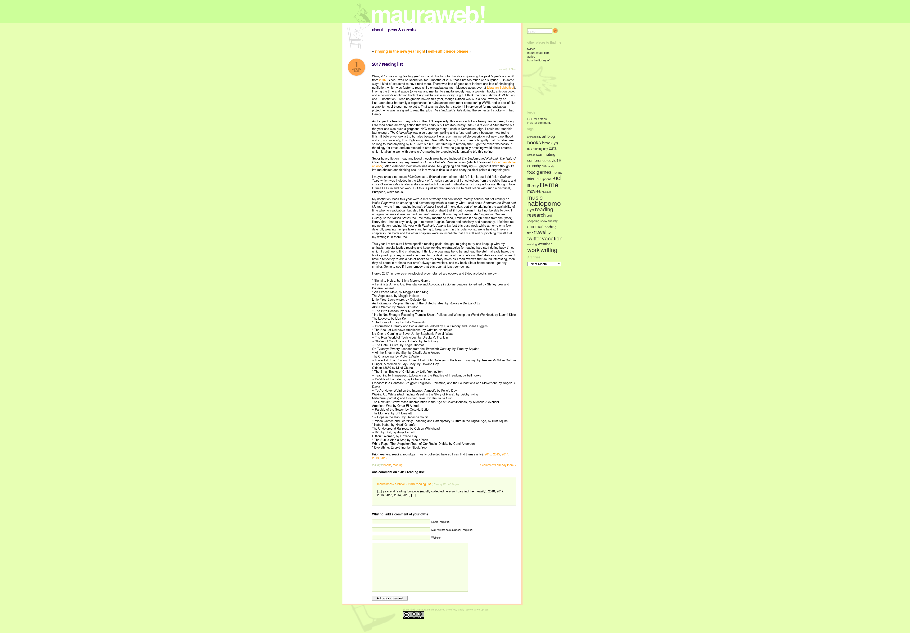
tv (549, 232)
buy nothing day (537, 149)
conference (536, 160)
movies (534, 191)
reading (398, 465)
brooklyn (550, 143)
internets (534, 178)
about (377, 29)
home (557, 172)
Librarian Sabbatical (500, 87)
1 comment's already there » (498, 465)
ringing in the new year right (400, 51)
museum (546, 191)
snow (543, 221)
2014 (505, 454)
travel (540, 231)
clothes (531, 154)
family (551, 166)
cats (553, 148)
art (544, 136)
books (387, 465)
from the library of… (539, 60)
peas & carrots (401, 29)
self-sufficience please (448, 51)
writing (549, 249)
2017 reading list (387, 64)
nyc (530, 209)
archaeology (534, 136)
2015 (496, 454)
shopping (533, 221)
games (544, 171)
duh (544, 166)
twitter (531, 49)
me (553, 184)
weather (545, 244)
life (544, 184)
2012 (384, 458)
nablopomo (544, 203)
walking (532, 244)
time (530, 232)
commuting (545, 154)
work (533, 249)
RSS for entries (537, 119)
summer (535, 226)
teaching (550, 226)
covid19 (554, 160)
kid (556, 177)
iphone (546, 179)
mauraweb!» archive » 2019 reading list (404, 484)
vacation (552, 238)
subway (553, 221)
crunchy (534, 165)
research (536, 214)
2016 (382, 80)
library (533, 185)
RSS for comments (539, 122)
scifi (549, 215)
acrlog (531, 56)
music (534, 197)
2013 (375, 458)
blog (551, 136)
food (531, 172)
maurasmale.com (538, 52)
